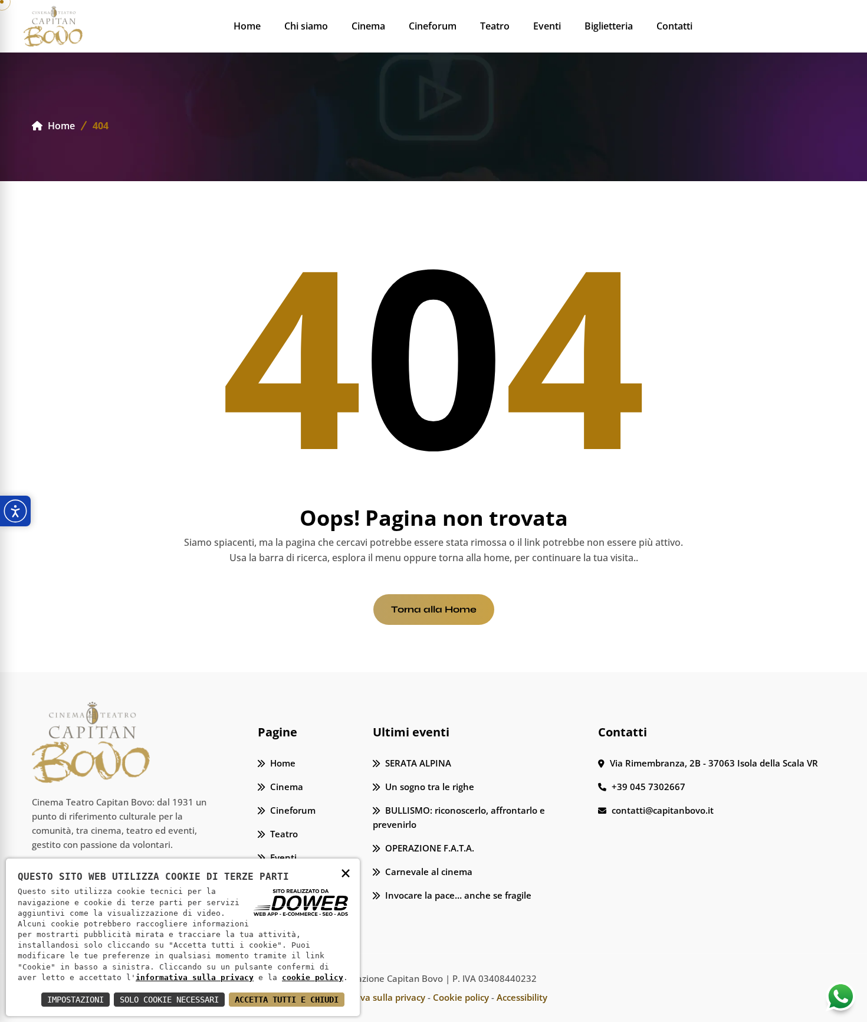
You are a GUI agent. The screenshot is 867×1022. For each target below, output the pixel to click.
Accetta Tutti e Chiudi (287, 999)
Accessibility (522, 997)
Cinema (368, 25)
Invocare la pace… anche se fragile (457, 895)
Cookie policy (461, 997)
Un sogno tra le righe (428, 786)
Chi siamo (306, 25)
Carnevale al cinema (427, 871)
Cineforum (433, 25)
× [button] (345, 872)
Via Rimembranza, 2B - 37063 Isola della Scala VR (712, 763)
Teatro (495, 25)
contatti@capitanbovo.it (661, 810)
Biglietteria (608, 25)
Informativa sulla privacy (372, 997)
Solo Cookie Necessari (169, 999)
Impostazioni (75, 999)
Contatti (674, 25)
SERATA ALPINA (417, 763)
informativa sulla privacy (195, 977)
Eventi (547, 25)
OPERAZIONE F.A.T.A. (428, 848)
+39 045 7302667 (647, 786)
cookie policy (312, 977)
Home (247, 25)
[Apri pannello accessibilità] (15, 511)
